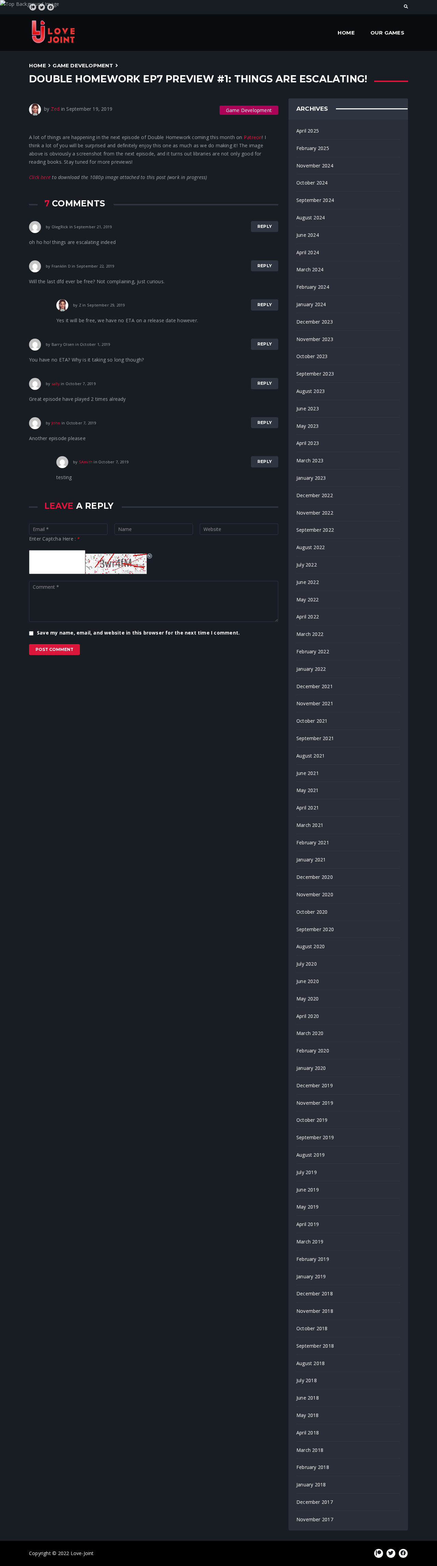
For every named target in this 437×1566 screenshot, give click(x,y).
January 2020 (311, 1068)
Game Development (83, 65)
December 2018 (314, 1293)
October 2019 (312, 1120)
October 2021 (312, 721)
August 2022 (310, 547)
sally (56, 383)
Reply (264, 226)
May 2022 (307, 599)
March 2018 (309, 1450)
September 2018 (315, 1346)
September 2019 (315, 1137)
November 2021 (314, 703)
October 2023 (312, 356)
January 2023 (311, 478)
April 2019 (307, 1224)
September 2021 (315, 738)
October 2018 (312, 1328)
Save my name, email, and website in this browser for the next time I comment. (138, 632)
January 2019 (311, 1276)
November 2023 (314, 339)
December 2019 (314, 1085)
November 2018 (314, 1311)
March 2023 (309, 460)
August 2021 (310, 755)
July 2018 (306, 1380)
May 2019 (307, 1206)
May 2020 (307, 998)
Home (346, 32)
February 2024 (312, 287)
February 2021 (312, 842)
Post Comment (54, 649)
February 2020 (312, 1050)
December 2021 (314, 686)
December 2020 (314, 877)
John (56, 422)
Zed (55, 109)
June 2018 (307, 1397)
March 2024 (309, 269)
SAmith (86, 461)
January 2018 (311, 1484)
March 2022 (309, 634)
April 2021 (307, 807)
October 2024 (312, 182)
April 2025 (307, 130)
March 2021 (309, 825)
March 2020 (309, 1033)
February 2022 (312, 651)
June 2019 (307, 1189)
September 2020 (315, 929)
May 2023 (307, 426)
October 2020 (312, 912)
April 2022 (307, 616)
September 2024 (315, 200)
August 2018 (310, 1363)
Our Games (387, 32)
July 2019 (306, 1172)
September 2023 (315, 373)
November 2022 (314, 512)
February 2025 (312, 148)
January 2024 (311, 304)
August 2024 (310, 217)
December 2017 (314, 1502)
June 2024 (307, 235)
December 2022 (314, 495)
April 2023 (307, 443)
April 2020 (307, 1016)
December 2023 (314, 321)
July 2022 (306, 564)
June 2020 (307, 981)
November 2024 (314, 165)
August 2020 (310, 946)
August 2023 (310, 391)
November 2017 (314, 1519)
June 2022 (307, 582)
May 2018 (307, 1415)
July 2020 (306, 964)
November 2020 (314, 894)
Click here (40, 177)
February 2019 (312, 1259)
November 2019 (314, 1103)
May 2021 (307, 790)
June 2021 (307, 773)
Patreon (253, 137)
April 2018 (307, 1432)
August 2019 (310, 1155)
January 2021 (311, 859)
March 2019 (309, 1241)
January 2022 (311, 669)
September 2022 (315, 530)
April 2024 (307, 252)
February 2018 (312, 1467)
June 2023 (307, 408)
